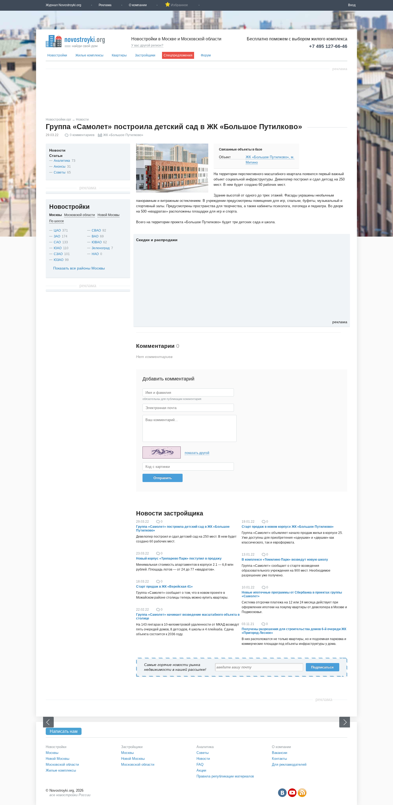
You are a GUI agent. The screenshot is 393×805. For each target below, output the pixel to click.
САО (57, 242)
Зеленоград (101, 248)
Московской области (62, 764)
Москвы (52, 753)
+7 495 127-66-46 (328, 46)
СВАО (96, 230)
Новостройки (57, 55)
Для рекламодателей (289, 764)
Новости (82, 119)
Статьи (56, 155)
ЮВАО (97, 242)
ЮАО (57, 248)
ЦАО (57, 230)
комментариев (82, 135)
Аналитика (62, 161)
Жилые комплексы (89, 55)
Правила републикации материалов (225, 776)
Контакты (279, 759)
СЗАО (58, 254)
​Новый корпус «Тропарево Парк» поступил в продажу (179, 558)
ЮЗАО (58, 260)
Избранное (179, 5)
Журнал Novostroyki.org (63, 5)
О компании (138, 5)
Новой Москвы (57, 759)
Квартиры (119, 55)
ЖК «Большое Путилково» (123, 135)
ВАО (95, 236)
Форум (206, 55)
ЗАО (57, 236)
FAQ (199, 764)
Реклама (105, 5)
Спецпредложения (178, 55)
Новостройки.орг (58, 119)
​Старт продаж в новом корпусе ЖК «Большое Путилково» (288, 527)
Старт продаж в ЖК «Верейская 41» (164, 586)
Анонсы (60, 166)
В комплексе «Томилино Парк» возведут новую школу (285, 559)
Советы (60, 172)
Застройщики (145, 55)
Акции (201, 770)
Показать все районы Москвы (79, 268)
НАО (95, 254)
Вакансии (279, 753)
